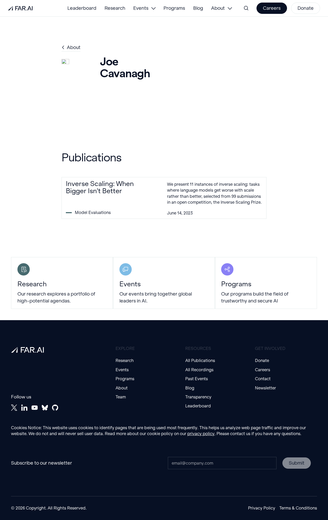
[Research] (62, 283)
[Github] (55, 408)
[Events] (164, 283)
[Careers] (272, 8)
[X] (14, 408)
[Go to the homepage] (27, 350)
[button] (144, 8)
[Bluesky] (45, 408)
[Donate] (305, 8)
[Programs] (266, 283)
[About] (70, 48)
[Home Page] (20, 8)
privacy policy (200, 433)
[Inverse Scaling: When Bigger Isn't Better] (163, 198)
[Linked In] (24, 408)
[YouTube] (34, 408)
